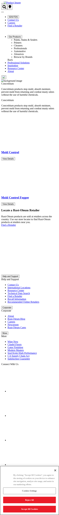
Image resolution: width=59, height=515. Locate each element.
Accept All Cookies (29, 509)
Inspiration (13, 65)
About (11, 71)
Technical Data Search (19, 293)
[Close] (55, 470)
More (5, 333)
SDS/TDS (13, 17)
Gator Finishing (15, 347)
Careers (11, 22)
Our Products (15, 37)
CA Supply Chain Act (18, 356)
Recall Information (17, 299)
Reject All (29, 500)
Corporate (7, 307)
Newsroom (13, 324)
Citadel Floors (15, 344)
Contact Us (13, 20)
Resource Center (16, 68)
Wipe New (13, 341)
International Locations (19, 287)
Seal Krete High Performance (22, 353)
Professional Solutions (19, 62)
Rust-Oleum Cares (17, 327)
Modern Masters (16, 350)
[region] (29, 490)
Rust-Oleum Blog (16, 319)
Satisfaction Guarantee (19, 358)
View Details (8, 159)
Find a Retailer (15, 25)
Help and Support (10, 276)
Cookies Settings (29, 491)
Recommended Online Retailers (23, 302)
